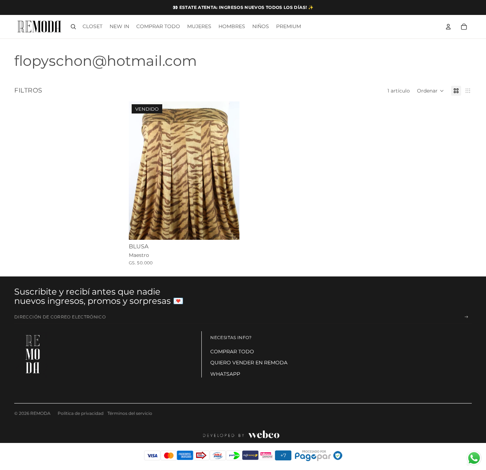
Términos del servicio (129, 413)
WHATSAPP (225, 374)
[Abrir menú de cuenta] (448, 27)
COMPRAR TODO (232, 351)
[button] (430, 91)
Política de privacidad (81, 413)
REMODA (40, 413)
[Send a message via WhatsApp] (474, 458)
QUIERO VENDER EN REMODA (248, 362)
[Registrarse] (466, 317)
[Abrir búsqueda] (73, 27)
